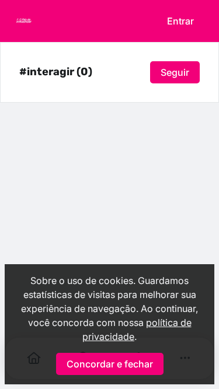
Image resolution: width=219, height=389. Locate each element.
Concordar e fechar (110, 364)
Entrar (180, 21)
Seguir (175, 72)
